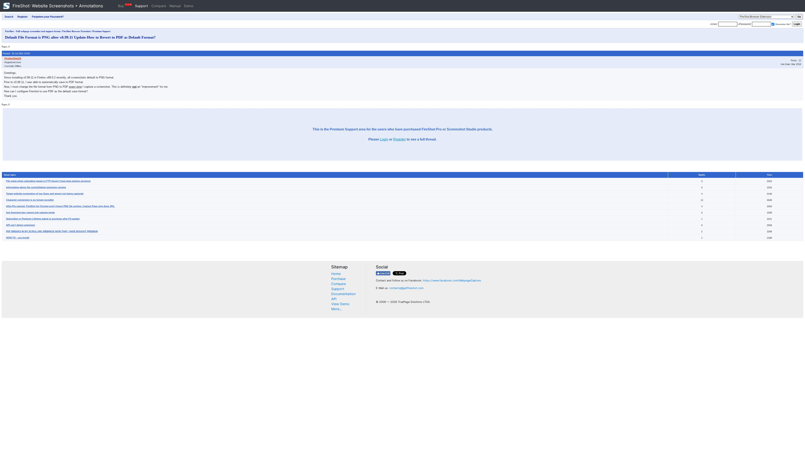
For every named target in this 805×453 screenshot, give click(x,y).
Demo (188, 6)
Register (399, 139)
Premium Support (101, 31)
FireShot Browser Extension (76, 31)
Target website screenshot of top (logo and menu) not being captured (44, 193)
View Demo (340, 304)
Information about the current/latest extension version (36, 187)
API (333, 299)
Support (141, 6)
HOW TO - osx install (17, 237)
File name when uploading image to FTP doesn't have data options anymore (48, 181)
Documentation (343, 294)
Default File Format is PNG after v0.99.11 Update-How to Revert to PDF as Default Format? (80, 37)
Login (384, 139)
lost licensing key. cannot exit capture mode (30, 212)
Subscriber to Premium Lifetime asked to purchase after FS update (43, 218)
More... (336, 309)
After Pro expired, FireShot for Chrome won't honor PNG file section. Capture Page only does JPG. (60, 206)
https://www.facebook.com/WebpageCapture (452, 280)
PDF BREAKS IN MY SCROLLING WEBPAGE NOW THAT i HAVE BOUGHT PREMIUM (52, 231)
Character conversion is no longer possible (30, 200)
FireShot (57, 5)
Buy (124, 6)
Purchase (338, 279)
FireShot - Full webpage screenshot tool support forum (32, 31)
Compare (158, 6)
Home (336, 274)
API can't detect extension (20, 225)
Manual (175, 6)
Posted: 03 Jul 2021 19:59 (16, 53)
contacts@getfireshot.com (406, 288)
